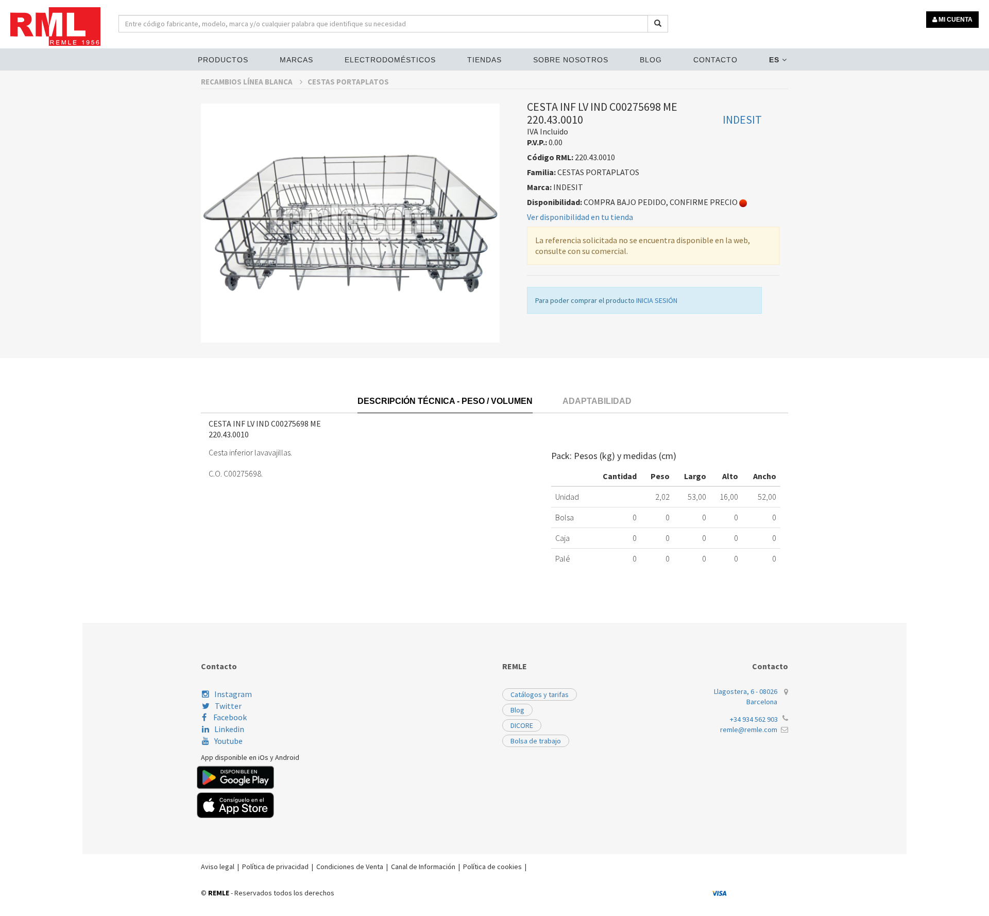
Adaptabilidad (597, 401)
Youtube (228, 741)
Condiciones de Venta (349, 866)
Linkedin (229, 729)
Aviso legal (217, 866)
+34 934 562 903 (754, 719)
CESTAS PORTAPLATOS (348, 82)
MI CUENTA (955, 19)
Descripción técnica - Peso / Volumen (445, 401)
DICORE (521, 725)
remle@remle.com (748, 729)
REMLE (218, 892)
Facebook (229, 717)
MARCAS (296, 60)
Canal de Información (423, 866)
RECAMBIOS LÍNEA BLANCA (247, 82)
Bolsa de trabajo (535, 740)
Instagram (233, 694)
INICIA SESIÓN (656, 300)
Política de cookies (492, 866)
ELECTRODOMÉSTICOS (390, 60)
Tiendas (484, 60)
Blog (651, 60)
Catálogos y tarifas (539, 694)
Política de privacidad (275, 866)
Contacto (715, 60)
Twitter (228, 706)
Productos (223, 60)
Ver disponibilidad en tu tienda (580, 217)
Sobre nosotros (570, 60)
